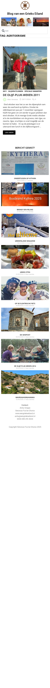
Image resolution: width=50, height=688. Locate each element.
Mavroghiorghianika (25, 397)
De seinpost (25, 335)
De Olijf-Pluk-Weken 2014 (25, 366)
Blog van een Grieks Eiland (25, 13)
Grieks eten (25, 272)
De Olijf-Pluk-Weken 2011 (21, 95)
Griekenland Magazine (25, 241)
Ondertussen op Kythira (25, 178)
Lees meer (9, 132)
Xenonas (14, 99)
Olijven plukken (15, 91)
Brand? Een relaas (25, 209)
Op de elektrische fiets (25, 303)
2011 (5, 91)
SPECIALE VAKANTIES (33, 91)
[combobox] (24, 31)
